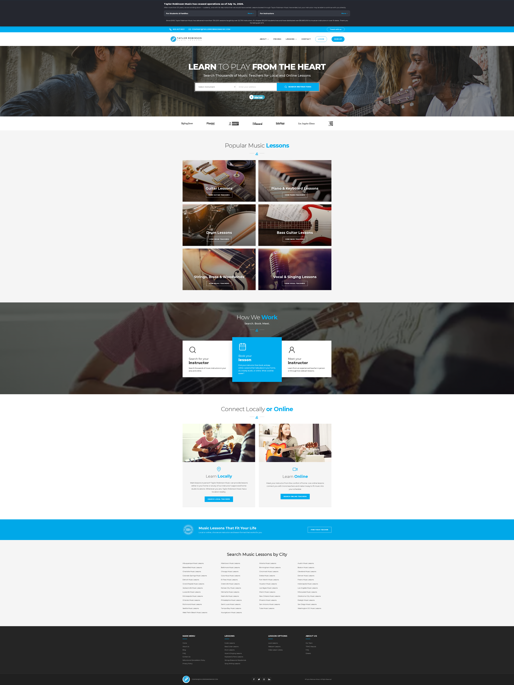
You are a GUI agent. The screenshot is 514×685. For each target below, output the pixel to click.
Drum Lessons (230, 650)
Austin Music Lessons (306, 563)
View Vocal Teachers (295, 283)
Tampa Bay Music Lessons (231, 608)
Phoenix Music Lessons (268, 600)
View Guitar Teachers (219, 195)
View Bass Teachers (295, 239)
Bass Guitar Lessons (232, 646)
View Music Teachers (219, 283)
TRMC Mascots (311, 646)
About (263, 39)
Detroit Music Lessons (191, 580)
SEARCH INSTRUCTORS (299, 87)
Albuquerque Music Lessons (193, 563)
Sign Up (338, 39)
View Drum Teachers (219, 239)
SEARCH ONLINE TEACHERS (295, 496)
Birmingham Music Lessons (270, 567)
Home (185, 643)
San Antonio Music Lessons (269, 604)
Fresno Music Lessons (306, 580)
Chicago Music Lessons (229, 571)
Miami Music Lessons (267, 592)
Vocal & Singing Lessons (233, 653)
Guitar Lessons (230, 643)
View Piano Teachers (295, 195)
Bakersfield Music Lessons (192, 567)
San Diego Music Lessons (307, 604)
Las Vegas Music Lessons (268, 588)
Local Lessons (273, 643)
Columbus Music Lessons (230, 576)
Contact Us (186, 657)
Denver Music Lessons (306, 576)
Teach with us (335, 29)
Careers (308, 653)
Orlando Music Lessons (191, 600)
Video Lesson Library (275, 650)
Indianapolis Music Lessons (308, 584)
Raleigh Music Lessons (306, 600)
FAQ (184, 653)
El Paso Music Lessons (229, 580)
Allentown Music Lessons (230, 563)
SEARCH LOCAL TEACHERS (219, 499)
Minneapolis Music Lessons (193, 596)
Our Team (309, 643)
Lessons (290, 39)
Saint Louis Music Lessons (230, 604)
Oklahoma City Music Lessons (309, 596)
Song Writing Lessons (232, 663)
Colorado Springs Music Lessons (195, 576)
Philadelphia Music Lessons (231, 600)
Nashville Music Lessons (230, 596)
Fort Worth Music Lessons (269, 580)
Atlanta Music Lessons (267, 563)
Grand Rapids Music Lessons (193, 584)
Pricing (277, 39)
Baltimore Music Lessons (230, 567)
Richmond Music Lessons (192, 604)
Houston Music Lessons (268, 584)
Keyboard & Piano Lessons (234, 657)
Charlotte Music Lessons (192, 571)
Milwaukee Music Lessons (307, 592)
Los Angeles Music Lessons (308, 588)
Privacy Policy (187, 663)
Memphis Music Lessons (230, 592)
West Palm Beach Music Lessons (195, 612)
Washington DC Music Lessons (309, 608)
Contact (306, 39)
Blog (184, 650)
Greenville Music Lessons (230, 584)
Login (321, 39)
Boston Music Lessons (306, 567)
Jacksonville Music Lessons (193, 588)
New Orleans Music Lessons (269, 596)
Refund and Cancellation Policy (194, 660)
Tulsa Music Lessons (266, 608)
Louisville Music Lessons (192, 592)
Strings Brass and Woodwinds (235, 660)
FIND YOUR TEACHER (319, 530)
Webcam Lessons (274, 646)
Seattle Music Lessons (191, 608)
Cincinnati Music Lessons (268, 571)
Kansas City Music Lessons (231, 588)
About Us (186, 646)
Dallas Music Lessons (267, 576)
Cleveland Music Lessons (307, 571)
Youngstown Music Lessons (231, 612)
